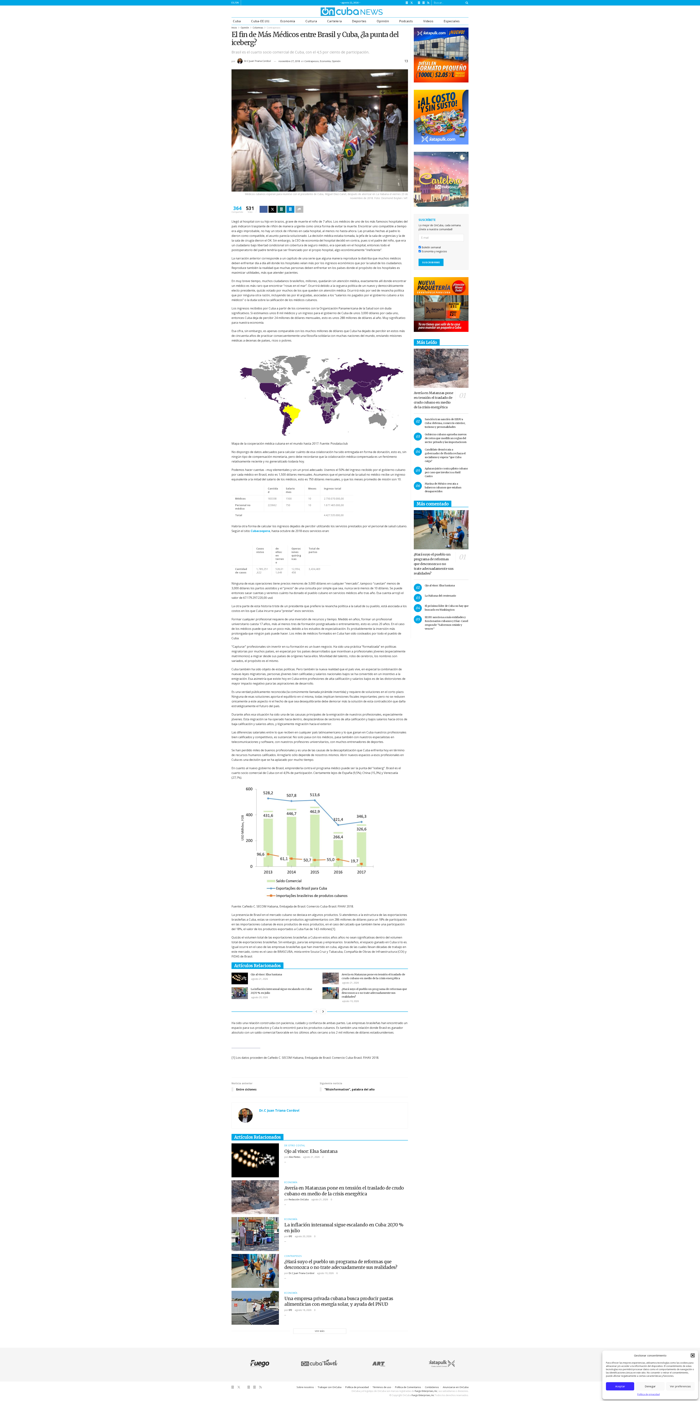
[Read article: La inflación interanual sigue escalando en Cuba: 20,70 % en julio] (240, 993)
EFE (290, 1236)
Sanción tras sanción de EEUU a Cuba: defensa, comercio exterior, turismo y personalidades (445, 423)
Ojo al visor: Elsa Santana (266, 974)
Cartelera (334, 21)
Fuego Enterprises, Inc (426, 1391)
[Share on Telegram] (290, 209)
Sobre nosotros (305, 1387)
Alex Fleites (294, 1157)
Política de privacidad (648, 1394)
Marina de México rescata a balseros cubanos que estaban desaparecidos (443, 487)
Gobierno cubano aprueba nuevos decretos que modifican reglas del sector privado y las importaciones (446, 438)
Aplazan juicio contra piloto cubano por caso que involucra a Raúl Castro (446, 472)
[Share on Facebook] (264, 209)
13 (405, 61)
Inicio (234, 27)
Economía (287, 21)
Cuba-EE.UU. (260, 21)
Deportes (359, 21)
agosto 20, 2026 (259, 997)
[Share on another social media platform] (299, 209)
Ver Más (319, 1331)
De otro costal (294, 1145)
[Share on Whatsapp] (281, 209)
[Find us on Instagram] (419, 3)
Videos (428, 21)
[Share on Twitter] (273, 209)
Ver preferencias (680, 1386)
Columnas (258, 27)
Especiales (452, 21)
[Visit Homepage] (338, 11)
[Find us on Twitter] (411, 3)
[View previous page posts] (316, 1011)
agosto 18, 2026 (302, 1310)
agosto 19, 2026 (350, 1001)
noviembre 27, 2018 (289, 61)
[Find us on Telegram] (424, 3)
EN (237, 2)
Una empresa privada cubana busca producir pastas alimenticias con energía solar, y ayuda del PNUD (338, 1301)
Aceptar (620, 1386)
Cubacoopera (260, 531)
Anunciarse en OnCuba (455, 1387)
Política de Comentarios (408, 1387)
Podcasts (406, 21)
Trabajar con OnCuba (329, 1387)
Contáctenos (432, 1387)
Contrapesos (273, 27)
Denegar (650, 1386)
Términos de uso (382, 1387)
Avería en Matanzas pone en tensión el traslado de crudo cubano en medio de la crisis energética (344, 1190)
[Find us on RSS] (428, 3)
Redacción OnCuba (299, 1199)
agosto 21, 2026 (259, 978)
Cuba (237, 21)
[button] (693, 1355)
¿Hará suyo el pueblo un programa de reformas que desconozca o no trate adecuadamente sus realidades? (374, 992)
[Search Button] (466, 2)
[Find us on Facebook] (407, 3)
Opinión (383, 21)
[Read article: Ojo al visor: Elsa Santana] (240, 978)
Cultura (311, 21)
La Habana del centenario (440, 595)
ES (233, 2)
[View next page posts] (323, 1011)
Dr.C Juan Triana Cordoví (257, 61)
